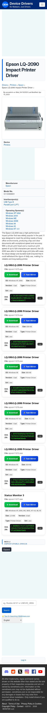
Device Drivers (21, 3)
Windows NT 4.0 (12, 228)
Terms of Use (14, 703)
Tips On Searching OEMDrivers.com (17, 616)
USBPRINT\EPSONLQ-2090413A (15, 544)
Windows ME (11, 218)
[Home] (5, 4)
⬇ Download (12, 274)
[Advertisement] (23, 32)
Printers (13, 85)
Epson (21, 85)
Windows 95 (11, 226)
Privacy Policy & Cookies (31, 703)
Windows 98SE (12, 221)
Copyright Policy (8, 706)
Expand (7, 549)
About (4, 703)
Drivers (5, 85)
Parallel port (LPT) (11, 204)
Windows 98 (11, 223)
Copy (40, 298)
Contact (20, 706)
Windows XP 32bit (13, 213)
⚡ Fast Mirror (29, 274)
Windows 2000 (12, 215)
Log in (23, 660)
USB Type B (9, 202)
